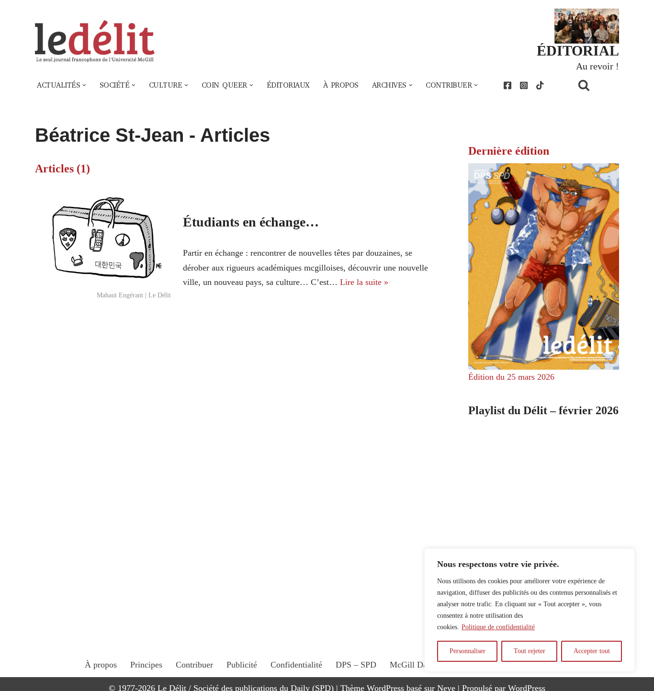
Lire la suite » (364, 282)
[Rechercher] (596, 85)
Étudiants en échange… (251, 222)
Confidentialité (296, 664)
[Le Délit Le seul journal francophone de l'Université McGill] (95, 41)
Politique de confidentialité (498, 627)
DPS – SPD (356, 664)
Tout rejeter (529, 651)
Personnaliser (467, 651)
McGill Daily (413, 664)
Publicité (241, 664)
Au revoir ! (597, 66)
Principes (146, 664)
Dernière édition (508, 151)
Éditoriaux (288, 85)
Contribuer (194, 664)
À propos (341, 85)
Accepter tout (592, 651)
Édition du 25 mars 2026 (511, 377)
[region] (529, 610)
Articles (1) (62, 168)
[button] (84, 85)
